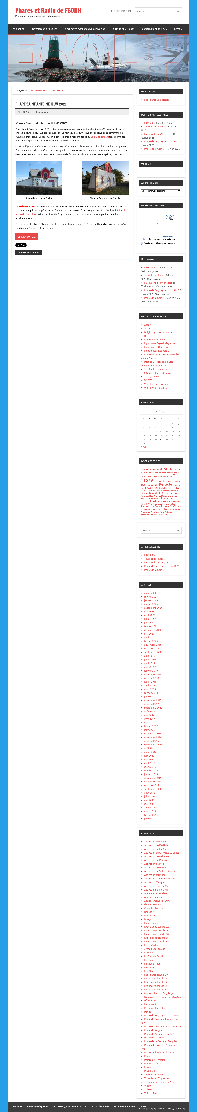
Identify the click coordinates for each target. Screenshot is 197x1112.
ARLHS (148, 328)
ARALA (166, 469)
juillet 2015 (150, 796)
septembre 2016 (153, 744)
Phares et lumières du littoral (160, 1052)
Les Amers (150, 967)
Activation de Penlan (155, 859)
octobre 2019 (151, 648)
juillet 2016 (150, 751)
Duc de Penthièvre (159, 476)
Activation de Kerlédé (156, 845)
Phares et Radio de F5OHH (48, 10)
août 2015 (149, 792)
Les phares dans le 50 (156, 981)
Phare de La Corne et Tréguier (160, 1041)
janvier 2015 (151, 818)
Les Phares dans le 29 (156, 974)
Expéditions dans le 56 (156, 937)
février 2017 (151, 725)
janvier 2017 (151, 729)
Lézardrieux (152, 487)
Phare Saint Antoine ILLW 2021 (41, 104)
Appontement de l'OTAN (157, 900)
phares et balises (159, 504)
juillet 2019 (150, 659)
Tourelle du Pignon (158, 512)
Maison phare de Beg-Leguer (160, 993)
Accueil (148, 324)
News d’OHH (150, 259)
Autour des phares (124, 29)
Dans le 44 (150, 911)
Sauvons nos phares (148, 509)
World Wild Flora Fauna (157, 387)
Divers (178, 29)
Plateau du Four (150, 506)
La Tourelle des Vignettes (158, 133)
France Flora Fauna (154, 339)
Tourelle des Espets (154, 126)
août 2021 (149, 614)
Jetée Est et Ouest (154, 948)
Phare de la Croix (158, 492)
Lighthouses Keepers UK (157, 350)
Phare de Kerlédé (162, 490)
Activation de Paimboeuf (157, 856)
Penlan (148, 1011)
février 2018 (151, 692)
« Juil (143, 446)
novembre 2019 (153, 644)
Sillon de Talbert (100, 136)
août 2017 (149, 711)
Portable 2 (150, 1070)
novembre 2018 (153, 674)
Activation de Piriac (154, 863)
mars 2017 (150, 722)
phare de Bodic (174, 488)
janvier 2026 (151, 600)
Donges (148, 919)
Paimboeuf (164, 488)
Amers (155, 469)
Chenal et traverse (154, 907)
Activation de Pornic (155, 867)
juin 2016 (149, 755)
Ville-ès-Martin (152, 1092)
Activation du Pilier (154, 874)
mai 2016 (149, 759)
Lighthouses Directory (156, 346)
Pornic (147, 1067)
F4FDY (156, 481)
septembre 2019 (153, 651)
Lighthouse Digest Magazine (159, 343)
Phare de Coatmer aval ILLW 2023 (162, 1026)
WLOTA (148, 380)
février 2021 (151, 626)
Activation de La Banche (157, 848)
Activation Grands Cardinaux (159, 878)
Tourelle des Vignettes (156, 1078)
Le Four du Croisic (154, 956)
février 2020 (151, 640)
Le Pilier (148, 959)
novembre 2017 (153, 700)
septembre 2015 (153, 788)
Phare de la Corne (154, 148)
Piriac (147, 1055)
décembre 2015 (152, 777)
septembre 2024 (153, 607)
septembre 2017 (153, 707)
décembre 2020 (152, 629)
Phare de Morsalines (162, 496)
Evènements (151, 922)
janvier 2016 (151, 774)
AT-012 (175, 469)
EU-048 (169, 476)
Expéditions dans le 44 (156, 930)
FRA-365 (176, 481)
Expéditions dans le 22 (28, 252)
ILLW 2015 (155, 485)
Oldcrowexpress (42, 112)
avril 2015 (149, 807)
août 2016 (149, 748)
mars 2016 (150, 766)
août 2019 (149, 655)
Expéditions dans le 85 (156, 941)
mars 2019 (150, 666)
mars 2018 (150, 688)
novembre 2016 (153, 737)
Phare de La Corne (154, 1037)
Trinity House (151, 376)
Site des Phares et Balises (158, 372)
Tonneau (178, 509)
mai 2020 (149, 633)
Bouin (159, 472)
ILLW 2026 (150, 122)
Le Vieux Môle (152, 963)
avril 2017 (149, 718)
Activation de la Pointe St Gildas (161, 852)
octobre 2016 (151, 740)
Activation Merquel (154, 882)
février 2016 (151, 770)
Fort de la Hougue (166, 481)
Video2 (148, 1089)
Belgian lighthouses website (159, 332)
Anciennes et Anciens (154, 29)
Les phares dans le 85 (156, 989)
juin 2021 (149, 622)
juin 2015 (149, 799)
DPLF (147, 335)
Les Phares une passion (157, 99)
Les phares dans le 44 (156, 978)
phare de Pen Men (153, 498)
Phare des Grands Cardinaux (157, 499)
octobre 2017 (151, 703)
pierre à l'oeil (171, 504)
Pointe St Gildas (171, 506)
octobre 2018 (151, 677)
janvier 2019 (151, 670)
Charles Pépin (146, 476)
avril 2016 (149, 762)
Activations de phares (44, 29)
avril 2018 (149, 685)
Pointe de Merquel (154, 1059)
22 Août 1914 (146, 469)
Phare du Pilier (146, 504)
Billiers (154, 472)
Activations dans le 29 (156, 885)
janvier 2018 (151, 696)
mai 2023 (149, 611)
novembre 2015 (153, 781)
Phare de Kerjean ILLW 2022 (159, 1033)
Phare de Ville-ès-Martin (172, 501)
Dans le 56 (150, 915)
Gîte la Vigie (145, 485)
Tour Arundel (145, 512)
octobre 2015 (151, 785)
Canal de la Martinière (170, 472)
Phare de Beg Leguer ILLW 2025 (161, 141)
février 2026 (151, 596)
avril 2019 (149, 663)
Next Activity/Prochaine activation (85, 29)
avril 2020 (149, 637)
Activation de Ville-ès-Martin (159, 870)
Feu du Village (152, 944)
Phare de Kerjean (153, 1030)
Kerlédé (165, 484)
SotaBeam (167, 508)
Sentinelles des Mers (155, 369)
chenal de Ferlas (153, 904)
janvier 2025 (151, 603)
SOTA (158, 509)
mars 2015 (150, 811)
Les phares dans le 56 (156, 985)
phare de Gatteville (148, 490)
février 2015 (151, 814)
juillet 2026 (150, 592)
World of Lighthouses (156, 383)
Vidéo (147, 1085)
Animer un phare (153, 896)
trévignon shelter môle (158, 514)
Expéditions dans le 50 (156, 933)
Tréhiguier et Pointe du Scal (159, 1081)
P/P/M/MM (150, 1000)
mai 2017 (149, 714)
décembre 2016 (152, 733)
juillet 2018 (150, 681)
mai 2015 (149, 803)
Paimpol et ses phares (156, 1007)
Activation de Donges (156, 841)
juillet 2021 (150, 618)
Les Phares (18, 29)
